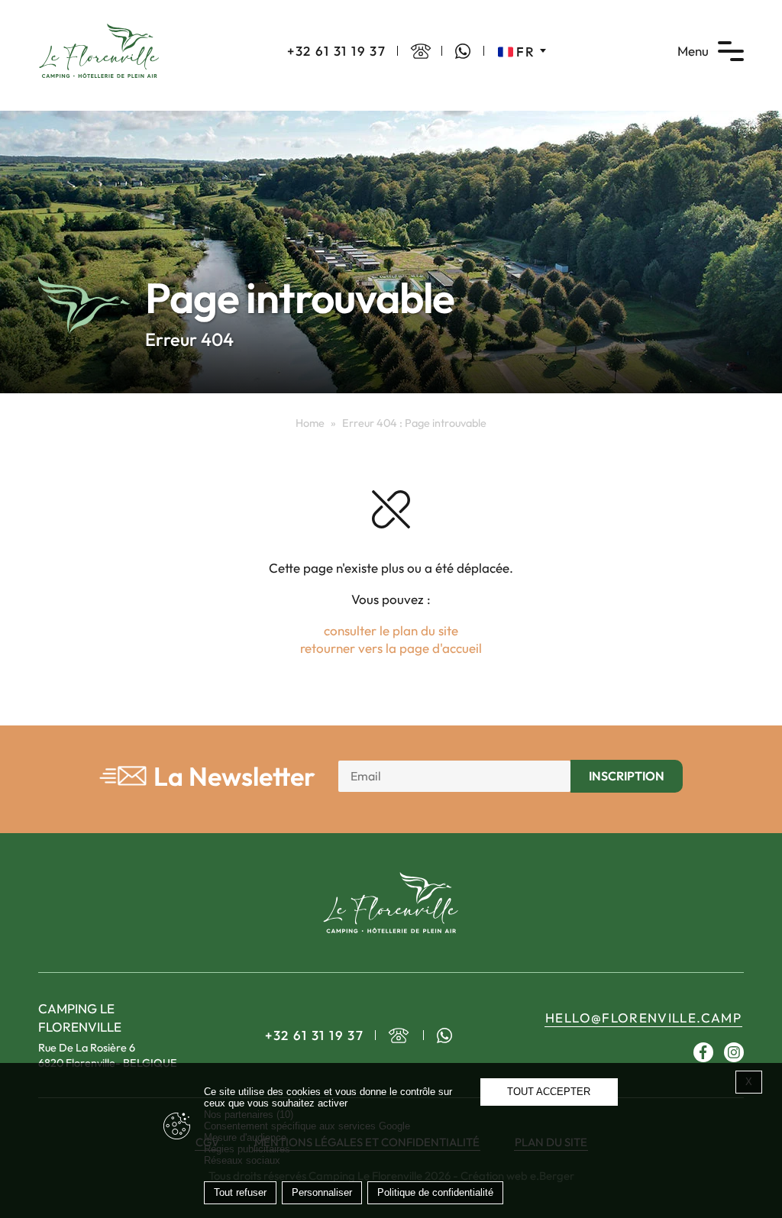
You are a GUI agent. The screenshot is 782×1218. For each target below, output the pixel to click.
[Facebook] (703, 1052)
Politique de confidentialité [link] (435, 1192)
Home (310, 423)
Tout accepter (548, 1091)
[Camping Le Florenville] (99, 49)
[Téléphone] (420, 51)
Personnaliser (322, 1192)
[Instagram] (734, 1052)
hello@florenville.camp (643, 1018)
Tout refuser (240, 1192)
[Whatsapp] (462, 51)
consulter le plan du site (391, 630)
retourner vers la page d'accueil (391, 648)
